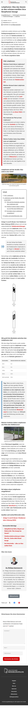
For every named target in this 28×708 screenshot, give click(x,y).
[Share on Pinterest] (19, 603)
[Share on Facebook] (14, 603)
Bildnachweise (14, 694)
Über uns (14, 686)
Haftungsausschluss (14, 696)
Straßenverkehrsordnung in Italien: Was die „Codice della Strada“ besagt (14, 538)
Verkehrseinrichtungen (8, 16)
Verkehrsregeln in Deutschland (19, 15)
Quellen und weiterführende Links (13, 216)
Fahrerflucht (12, 505)
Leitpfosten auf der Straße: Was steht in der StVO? (14, 199)
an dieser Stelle (17, 112)
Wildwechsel (13, 156)
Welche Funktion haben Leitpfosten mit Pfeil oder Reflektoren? (16, 207)
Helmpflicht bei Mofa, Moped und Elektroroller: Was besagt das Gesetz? (14, 531)
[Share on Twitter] (9, 603)
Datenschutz (14, 691)
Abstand (16, 249)
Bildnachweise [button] (14, 596)
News (14, 683)
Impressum (14, 688)
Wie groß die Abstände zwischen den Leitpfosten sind (16, 203)
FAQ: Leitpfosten (8, 195)
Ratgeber (14, 680)
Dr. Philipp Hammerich (16, 24)
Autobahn (13, 124)
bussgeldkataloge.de (5, 15)
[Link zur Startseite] (14, 2)
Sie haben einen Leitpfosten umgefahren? (14, 212)
